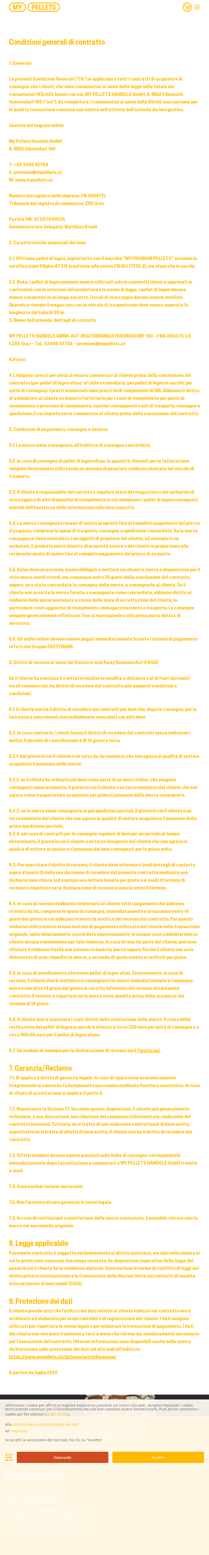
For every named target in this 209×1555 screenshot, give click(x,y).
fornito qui (149, 1050)
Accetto (158, 1457)
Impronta (19, 1431)
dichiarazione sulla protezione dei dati (45, 1424)
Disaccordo (62, 1457)
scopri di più (57, 1414)
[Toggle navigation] (197, 7)
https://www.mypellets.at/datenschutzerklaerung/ (62, 1356)
